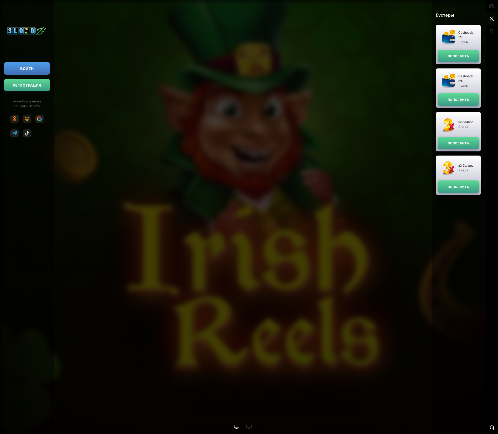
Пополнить (458, 56)
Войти (26, 68)
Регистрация (27, 85)
